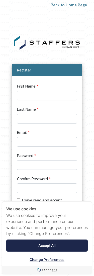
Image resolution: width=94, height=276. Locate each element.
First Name (26, 86)
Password (25, 155)
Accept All (47, 245)
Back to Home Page (69, 5)
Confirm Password (32, 179)
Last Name (26, 109)
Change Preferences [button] (47, 259)
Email (22, 132)
